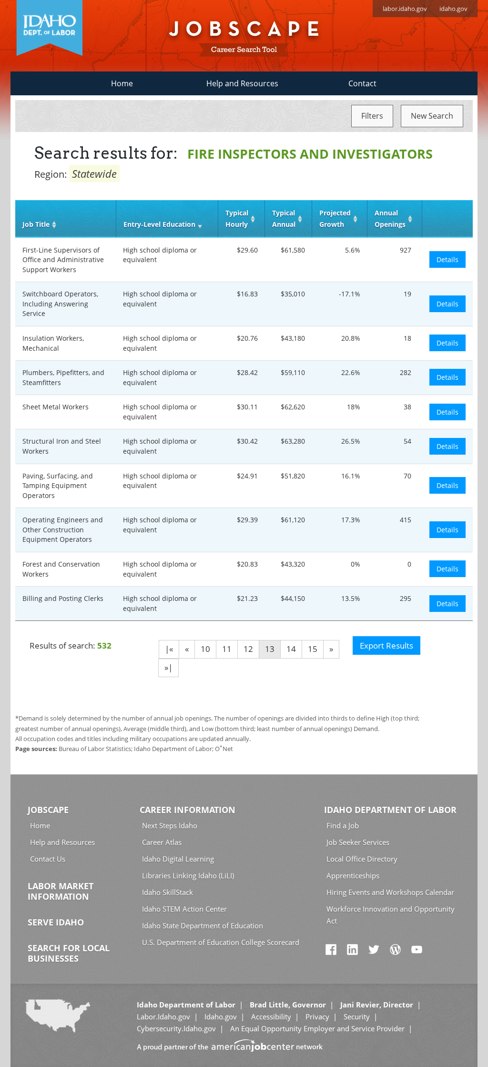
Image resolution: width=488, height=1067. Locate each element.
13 (269, 648)
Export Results (386, 645)
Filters (372, 116)
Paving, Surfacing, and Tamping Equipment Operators (57, 485)
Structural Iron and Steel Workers (61, 446)
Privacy (317, 1016)
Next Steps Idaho (169, 825)
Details (447, 259)
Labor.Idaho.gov (163, 1016)
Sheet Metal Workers (55, 406)
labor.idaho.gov (405, 8)
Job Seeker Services (357, 842)
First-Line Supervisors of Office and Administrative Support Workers (63, 259)
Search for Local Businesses (69, 953)
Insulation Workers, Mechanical (53, 343)
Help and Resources (242, 83)
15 (312, 648)
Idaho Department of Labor (390, 809)
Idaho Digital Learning (178, 859)
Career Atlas (162, 842)
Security (357, 1016)
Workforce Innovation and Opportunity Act (390, 914)
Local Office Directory (361, 859)
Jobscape (48, 809)
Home (122, 83)
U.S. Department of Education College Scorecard (220, 942)
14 (291, 648)
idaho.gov (453, 8)
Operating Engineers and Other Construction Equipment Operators (62, 529)
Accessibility (271, 1016)
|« (169, 648)
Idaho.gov (220, 1016)
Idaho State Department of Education (202, 925)
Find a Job (342, 825)
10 (205, 648)
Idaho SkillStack (167, 892)
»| (168, 667)
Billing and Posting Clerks (62, 598)
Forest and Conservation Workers (61, 569)
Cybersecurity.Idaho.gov (176, 1028)
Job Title (36, 224)
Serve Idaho (56, 922)
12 (248, 648)
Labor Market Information (60, 891)
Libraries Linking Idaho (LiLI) (188, 875)
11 (227, 648)
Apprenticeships (352, 875)
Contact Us (47, 859)
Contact (362, 83)
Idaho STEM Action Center (184, 909)
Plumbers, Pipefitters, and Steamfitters (63, 377)
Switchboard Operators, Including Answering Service (60, 303)
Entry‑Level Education (159, 224)
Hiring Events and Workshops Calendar (390, 892)
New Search (432, 116)
